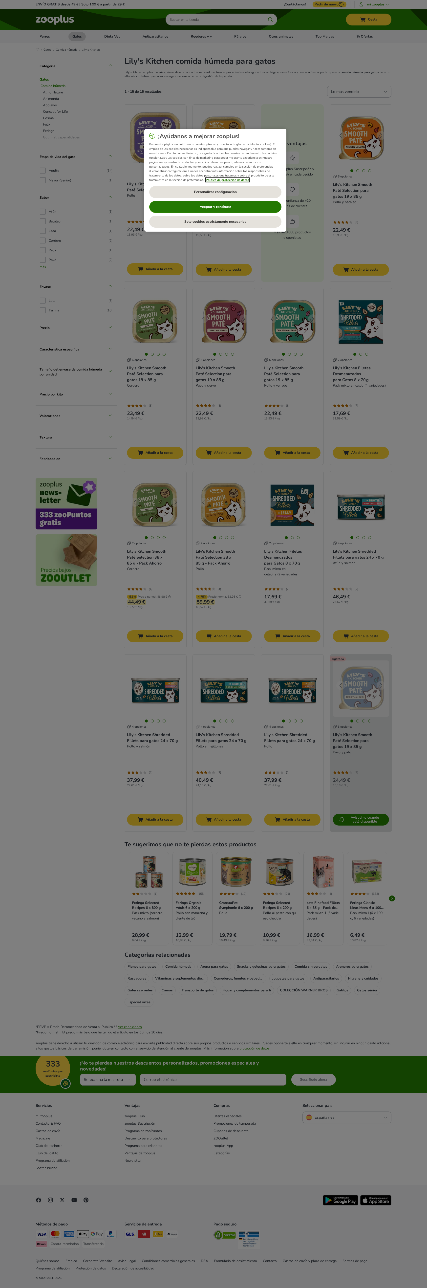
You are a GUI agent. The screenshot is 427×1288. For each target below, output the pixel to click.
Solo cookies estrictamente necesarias (215, 221)
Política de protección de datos (227, 180)
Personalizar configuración (215, 192)
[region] (215, 180)
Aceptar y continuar (215, 206)
